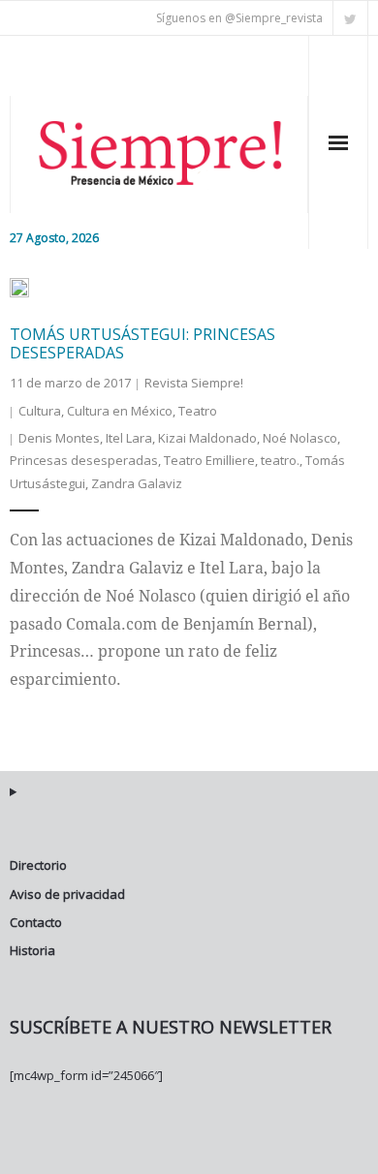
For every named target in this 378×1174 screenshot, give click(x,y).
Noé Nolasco (300, 438)
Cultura (39, 410)
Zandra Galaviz (136, 483)
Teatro (197, 410)
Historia (32, 950)
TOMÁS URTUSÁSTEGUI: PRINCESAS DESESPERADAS (142, 343)
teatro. (280, 460)
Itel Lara (129, 438)
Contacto (36, 922)
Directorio (38, 865)
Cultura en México (120, 410)
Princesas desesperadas (84, 460)
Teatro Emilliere (209, 460)
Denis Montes (59, 438)
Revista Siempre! (193, 382)
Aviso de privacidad (67, 894)
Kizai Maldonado (207, 438)
